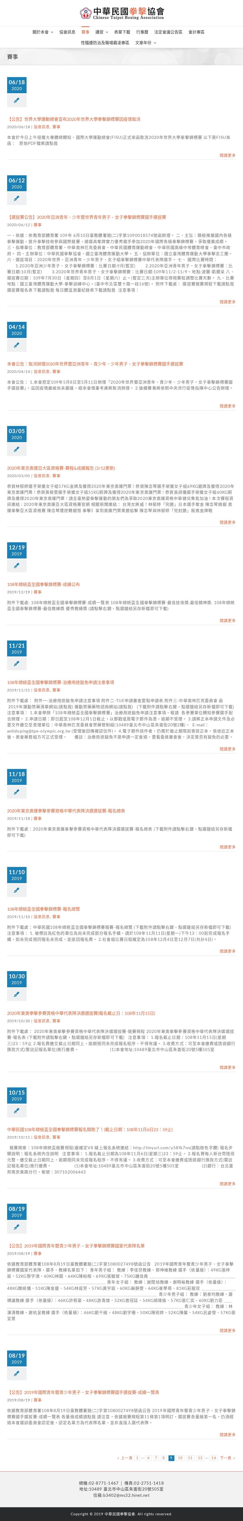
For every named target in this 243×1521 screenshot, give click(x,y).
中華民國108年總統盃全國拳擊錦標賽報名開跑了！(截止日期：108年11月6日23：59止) (90, 1130)
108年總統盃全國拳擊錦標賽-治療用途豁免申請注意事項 (60, 683)
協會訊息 (42, 127)
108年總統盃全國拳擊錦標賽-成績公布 (43, 585)
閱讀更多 (228, 155)
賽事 (56, 127)
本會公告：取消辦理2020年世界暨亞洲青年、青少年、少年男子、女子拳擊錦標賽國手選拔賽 (95, 364)
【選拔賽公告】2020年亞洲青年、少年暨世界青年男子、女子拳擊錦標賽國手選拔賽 (86, 217)
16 (213, 1458)
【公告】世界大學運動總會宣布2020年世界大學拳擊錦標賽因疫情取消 (73, 119)
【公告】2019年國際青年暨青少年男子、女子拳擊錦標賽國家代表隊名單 (76, 1246)
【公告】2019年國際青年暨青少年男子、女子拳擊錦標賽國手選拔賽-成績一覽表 (83, 1393)
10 (180, 1458)
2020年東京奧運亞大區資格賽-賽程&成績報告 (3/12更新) (61, 468)
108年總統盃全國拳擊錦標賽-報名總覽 (43, 909)
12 (200, 1458)
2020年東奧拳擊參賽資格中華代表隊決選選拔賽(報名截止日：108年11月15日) (81, 1014)
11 (190, 1458)
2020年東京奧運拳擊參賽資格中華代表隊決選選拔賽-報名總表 (66, 811)
